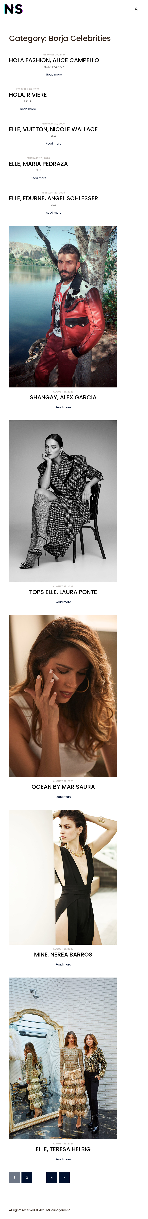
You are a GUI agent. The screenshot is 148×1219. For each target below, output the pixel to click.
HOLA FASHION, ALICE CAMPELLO (54, 60)
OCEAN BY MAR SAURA (63, 787)
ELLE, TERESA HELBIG (63, 1149)
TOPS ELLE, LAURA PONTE (63, 592)
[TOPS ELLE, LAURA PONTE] (63, 501)
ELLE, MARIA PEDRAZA (38, 164)
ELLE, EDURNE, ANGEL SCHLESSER (53, 198)
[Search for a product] (136, 9)
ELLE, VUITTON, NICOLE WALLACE (53, 129)
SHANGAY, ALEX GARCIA (63, 397)
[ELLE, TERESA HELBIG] (63, 1058)
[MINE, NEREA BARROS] (63, 877)
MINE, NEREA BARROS (63, 954)
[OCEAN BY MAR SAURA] (63, 696)
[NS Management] (13, 9)
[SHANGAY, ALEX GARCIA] (63, 306)
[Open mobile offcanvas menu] (143, 9)
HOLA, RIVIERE (28, 95)
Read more (54, 74)
